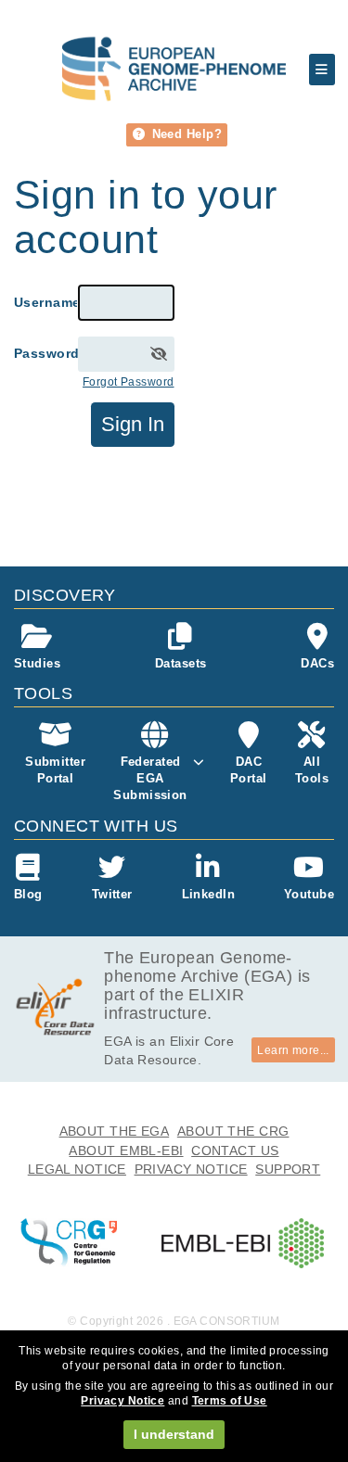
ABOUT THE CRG (233, 1131)
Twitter (112, 894)
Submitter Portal (55, 770)
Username (46, 302)
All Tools (312, 770)
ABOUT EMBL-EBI (126, 1150)
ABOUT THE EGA (114, 1131)
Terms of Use (229, 1400)
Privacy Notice (122, 1400)
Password (46, 353)
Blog (28, 894)
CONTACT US (234, 1150)
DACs (317, 663)
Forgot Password (128, 382)
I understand (174, 1434)
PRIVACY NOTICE (191, 1169)
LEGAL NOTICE (77, 1169)
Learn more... (293, 1050)
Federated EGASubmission (150, 778)
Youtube (309, 894)
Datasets (180, 663)
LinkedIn (208, 894)
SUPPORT (287, 1169)
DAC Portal (248, 770)
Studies (37, 663)
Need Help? (185, 134)
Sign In (132, 424)
